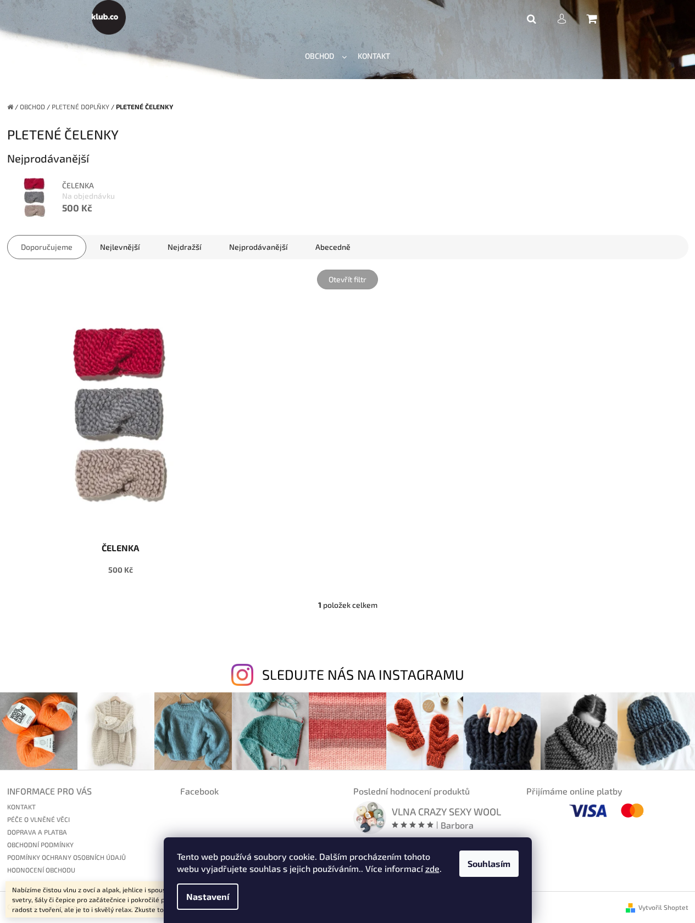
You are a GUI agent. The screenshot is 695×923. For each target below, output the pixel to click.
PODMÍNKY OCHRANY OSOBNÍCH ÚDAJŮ (66, 857)
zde (432, 868)
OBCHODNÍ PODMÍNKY (40, 844)
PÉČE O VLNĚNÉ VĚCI (38, 819)
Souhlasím (489, 863)
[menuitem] (325, 56)
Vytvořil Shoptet (663, 907)
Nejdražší (185, 246)
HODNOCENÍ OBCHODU (41, 870)
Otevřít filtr (347, 279)
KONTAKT (21, 806)
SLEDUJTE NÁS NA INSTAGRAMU (363, 674)
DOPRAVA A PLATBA (37, 832)
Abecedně (333, 246)
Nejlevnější (120, 246)
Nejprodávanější (258, 246)
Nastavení (207, 896)
